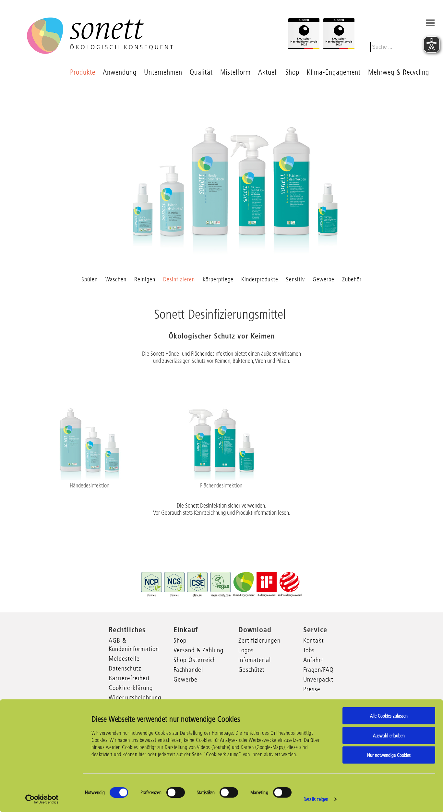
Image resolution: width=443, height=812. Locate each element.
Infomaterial (254, 660)
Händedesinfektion (89, 485)
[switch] (175, 792)
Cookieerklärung (131, 688)
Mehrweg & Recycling (398, 72)
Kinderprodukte (259, 279)
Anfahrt (313, 660)
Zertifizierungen (259, 640)
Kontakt (313, 640)
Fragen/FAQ (318, 669)
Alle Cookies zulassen (389, 716)
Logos (246, 650)
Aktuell (268, 72)
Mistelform (235, 72)
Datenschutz (125, 668)
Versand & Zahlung (198, 650)
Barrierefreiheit (129, 678)
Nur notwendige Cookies (389, 755)
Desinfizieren (179, 279)
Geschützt (251, 669)
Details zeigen (316, 799)
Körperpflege (218, 279)
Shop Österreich (195, 660)
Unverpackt (318, 679)
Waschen (115, 279)
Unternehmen (163, 72)
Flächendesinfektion (221, 485)
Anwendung (120, 72)
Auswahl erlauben (389, 735)
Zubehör (352, 279)
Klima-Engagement (334, 72)
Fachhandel (188, 669)
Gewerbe (323, 279)
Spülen (89, 279)
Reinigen (144, 279)
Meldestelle (124, 658)
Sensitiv (295, 279)
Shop (292, 72)
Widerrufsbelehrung (135, 697)
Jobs (309, 650)
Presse (311, 689)
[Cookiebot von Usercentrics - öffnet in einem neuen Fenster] (42, 799)
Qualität (201, 72)
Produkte (82, 72)
